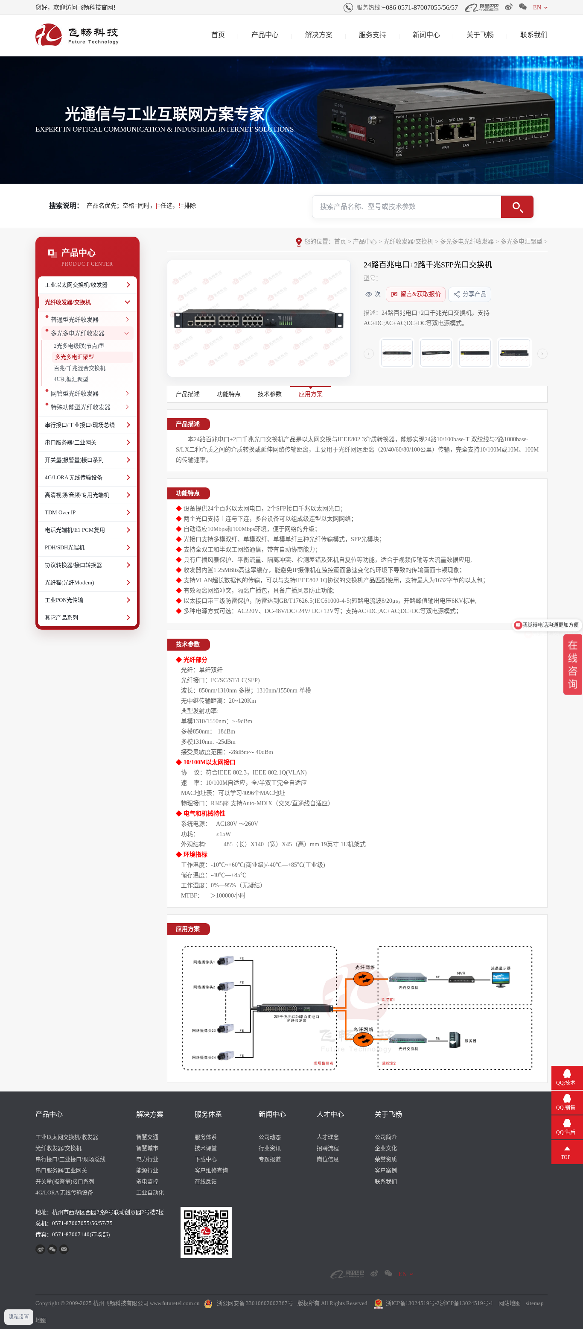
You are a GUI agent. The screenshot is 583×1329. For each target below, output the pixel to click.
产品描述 (188, 394)
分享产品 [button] (475, 294)
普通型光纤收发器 (75, 320)
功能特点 (229, 394)
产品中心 (265, 34)
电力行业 (147, 1159)
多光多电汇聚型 (74, 357)
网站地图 (509, 1303)
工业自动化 (150, 1192)
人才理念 (328, 1137)
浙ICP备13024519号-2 (413, 1303)
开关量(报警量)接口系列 (74, 460)
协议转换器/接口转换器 (73, 565)
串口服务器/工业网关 (70, 442)
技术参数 (270, 394)
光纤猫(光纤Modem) (69, 582)
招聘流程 (328, 1148)
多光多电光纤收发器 (78, 333)
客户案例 (386, 1170)
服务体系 (208, 1114)
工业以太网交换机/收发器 (76, 285)
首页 (218, 34)
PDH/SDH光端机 (65, 547)
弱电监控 (147, 1181)
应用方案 (311, 394)
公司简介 (386, 1137)
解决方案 (318, 34)
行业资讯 (270, 1148)
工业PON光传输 (64, 600)
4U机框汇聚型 (71, 379)
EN (537, 7)
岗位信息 (328, 1159)
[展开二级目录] (127, 285)
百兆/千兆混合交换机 (79, 368)
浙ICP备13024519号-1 (466, 1303)
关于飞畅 (480, 34)
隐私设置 (19, 1317)
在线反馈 (206, 1181)
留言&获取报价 (420, 294)
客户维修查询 (211, 1170)
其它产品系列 (61, 617)
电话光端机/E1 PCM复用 (75, 530)
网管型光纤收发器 (75, 393)
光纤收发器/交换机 (68, 302)
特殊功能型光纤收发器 (81, 407)
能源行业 (147, 1170)
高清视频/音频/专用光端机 (77, 495)
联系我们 (534, 34)
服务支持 (372, 34)
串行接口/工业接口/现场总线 (80, 425)
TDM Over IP (60, 512)
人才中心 (330, 1114)
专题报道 (270, 1159)
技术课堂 (206, 1148)
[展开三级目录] (126, 319)
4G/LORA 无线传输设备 (73, 477)
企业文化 (386, 1148)
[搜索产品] (517, 207)
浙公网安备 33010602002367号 (255, 1303)
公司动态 (270, 1137)
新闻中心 (426, 34)
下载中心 (206, 1159)
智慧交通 (147, 1137)
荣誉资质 (386, 1159)
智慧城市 (147, 1148)
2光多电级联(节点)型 (79, 346)
